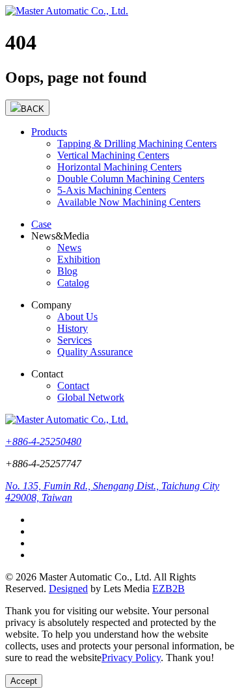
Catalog (73, 282)
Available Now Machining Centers (128, 202)
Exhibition (78, 259)
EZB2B (168, 588)
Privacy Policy (131, 657)
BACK (32, 109)
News (69, 247)
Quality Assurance (95, 351)
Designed (68, 588)
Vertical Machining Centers (113, 155)
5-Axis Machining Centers (111, 190)
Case (41, 224)
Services (74, 340)
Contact (73, 385)
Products (49, 131)
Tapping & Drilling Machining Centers (137, 143)
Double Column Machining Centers (130, 178)
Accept (23, 681)
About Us (77, 316)
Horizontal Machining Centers (119, 166)
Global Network (90, 397)
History (72, 328)
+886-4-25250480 (43, 441)
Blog (67, 271)
